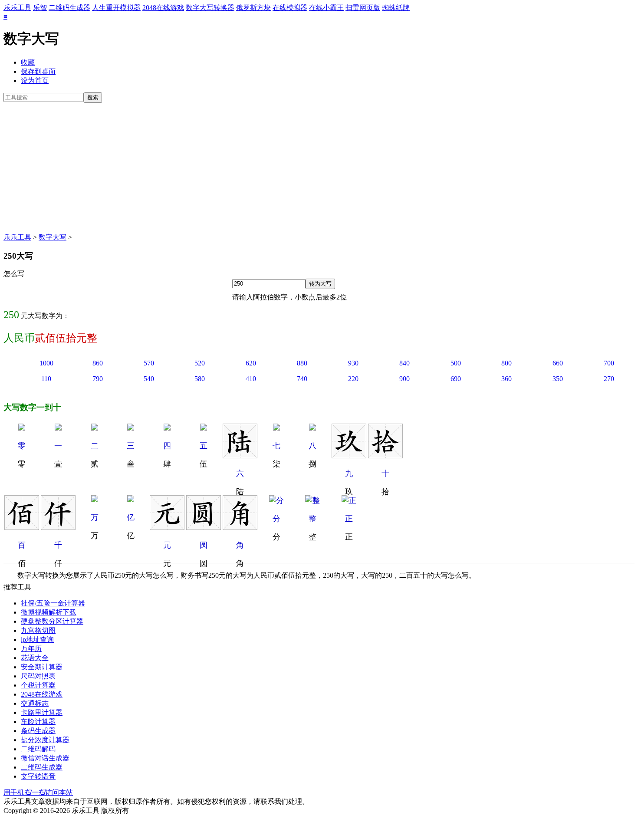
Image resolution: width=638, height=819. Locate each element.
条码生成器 (38, 730)
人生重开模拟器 (116, 7)
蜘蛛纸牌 (396, 7)
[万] (94, 499)
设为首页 (35, 80)
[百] (21, 527)
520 (199, 363)
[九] (349, 455)
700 (609, 363)
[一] (58, 428)
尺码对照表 (38, 676)
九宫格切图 (38, 630)
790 (97, 378)
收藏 (28, 62)
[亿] (130, 499)
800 (506, 363)
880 (302, 363)
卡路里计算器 (41, 712)
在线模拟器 (290, 7)
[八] (312, 428)
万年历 (31, 648)
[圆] (203, 527)
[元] (167, 527)
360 (506, 378)
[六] (240, 455)
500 (456, 363)
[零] (21, 428)
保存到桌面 (38, 71)
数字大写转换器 (210, 7)
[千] (58, 527)
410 (251, 378)
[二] (94, 428)
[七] (276, 428)
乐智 (40, 7)
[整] (312, 500)
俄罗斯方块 (253, 7)
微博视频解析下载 (48, 612)
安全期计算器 (41, 667)
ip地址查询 (37, 639)
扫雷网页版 (362, 7)
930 (353, 363)
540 (149, 378)
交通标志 (35, 703)
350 (557, 378)
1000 (46, 363)
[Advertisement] (319, 168)
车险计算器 (38, 721)
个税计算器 (38, 685)
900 (404, 378)
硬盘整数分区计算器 (52, 621)
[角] (240, 527)
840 (404, 363)
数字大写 (52, 237)
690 (456, 378)
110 (46, 378)
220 (353, 378)
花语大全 (35, 657)
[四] (167, 428)
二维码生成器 (69, 7)
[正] (349, 500)
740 (302, 378)
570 (149, 363)
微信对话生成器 (45, 758)
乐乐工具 (17, 7)
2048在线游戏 (163, 7)
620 (251, 363)
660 (557, 363)
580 (199, 378)
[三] (130, 428)
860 (97, 363)
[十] (385, 455)
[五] (203, 428)
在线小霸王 (326, 7)
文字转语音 (38, 776)
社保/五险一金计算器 (53, 603)
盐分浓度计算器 (45, 739)
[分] (276, 500)
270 (609, 378)
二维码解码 (38, 749)
